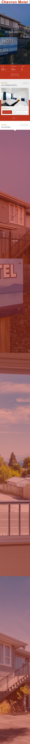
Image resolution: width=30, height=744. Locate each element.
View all (26, 83)
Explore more (24, 125)
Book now (15, 74)
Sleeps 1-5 (5, 108)
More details (22, 112)
